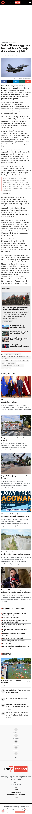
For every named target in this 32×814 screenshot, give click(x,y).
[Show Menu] (30, 2)
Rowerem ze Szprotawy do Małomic (12, 638)
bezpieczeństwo (23, 360)
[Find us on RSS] (16, 753)
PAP (6, 55)
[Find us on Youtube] (16, 741)
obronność (8, 354)
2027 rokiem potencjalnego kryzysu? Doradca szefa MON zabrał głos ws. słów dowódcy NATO (19, 345)
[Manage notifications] (3, 811)
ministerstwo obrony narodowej (12, 365)
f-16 (15, 360)
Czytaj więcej (8, 321)
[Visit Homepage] (17, 2)
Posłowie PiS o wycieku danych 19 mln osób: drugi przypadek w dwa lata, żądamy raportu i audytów (15, 591)
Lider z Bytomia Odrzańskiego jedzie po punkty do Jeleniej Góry (17, 706)
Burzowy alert (6, 643)
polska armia (6, 368)
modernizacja (10, 363)
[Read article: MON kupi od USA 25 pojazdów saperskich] (5, 327)
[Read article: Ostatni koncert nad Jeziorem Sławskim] (16, 668)
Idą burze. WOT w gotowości (10, 617)
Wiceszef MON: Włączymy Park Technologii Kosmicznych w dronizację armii (19, 339)
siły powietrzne (7, 360)
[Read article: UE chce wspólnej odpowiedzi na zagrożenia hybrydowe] (16, 387)
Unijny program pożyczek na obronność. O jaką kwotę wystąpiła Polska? (19, 332)
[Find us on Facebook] (16, 729)
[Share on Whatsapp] (22, 81)
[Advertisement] (16, 23)
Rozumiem (20, 812)
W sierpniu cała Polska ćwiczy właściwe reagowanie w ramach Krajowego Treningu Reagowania (15, 515)
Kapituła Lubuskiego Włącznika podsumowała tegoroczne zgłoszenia (15, 647)
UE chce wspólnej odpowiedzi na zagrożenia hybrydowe (12, 401)
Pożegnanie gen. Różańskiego (16, 698)
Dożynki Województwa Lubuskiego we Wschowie (13, 634)
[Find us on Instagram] (16, 747)
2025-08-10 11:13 (14, 55)
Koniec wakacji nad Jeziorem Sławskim (13, 641)
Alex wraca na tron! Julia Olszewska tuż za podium (14, 630)
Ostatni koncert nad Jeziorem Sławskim (11, 682)
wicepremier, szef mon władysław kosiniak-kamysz (16, 357)
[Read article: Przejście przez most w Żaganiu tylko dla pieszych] (16, 425)
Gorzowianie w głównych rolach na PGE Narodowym (18, 691)
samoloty (17, 354)
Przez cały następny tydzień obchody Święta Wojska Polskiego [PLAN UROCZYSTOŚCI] (15, 308)
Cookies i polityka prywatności (16, 794)
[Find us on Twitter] (16, 735)
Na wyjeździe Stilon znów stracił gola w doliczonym (14, 625)
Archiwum (16, 797)
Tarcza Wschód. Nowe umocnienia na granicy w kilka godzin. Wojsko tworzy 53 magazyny (15, 553)
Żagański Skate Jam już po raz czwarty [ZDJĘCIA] (14, 477)
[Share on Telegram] (16, 81)
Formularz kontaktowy (16, 792)
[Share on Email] (28, 81)
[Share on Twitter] (10, 81)
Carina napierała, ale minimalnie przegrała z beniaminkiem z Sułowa (15, 614)
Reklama (16, 789)
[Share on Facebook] (4, 81)
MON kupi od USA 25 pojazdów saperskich (17, 326)
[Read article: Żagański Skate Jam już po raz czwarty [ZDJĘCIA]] (16, 463)
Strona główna (4, 42)
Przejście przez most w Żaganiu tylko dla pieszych (15, 439)
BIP (16, 787)
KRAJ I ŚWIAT (12, 42)
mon (3, 363)
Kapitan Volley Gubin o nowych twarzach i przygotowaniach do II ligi (14, 621)
